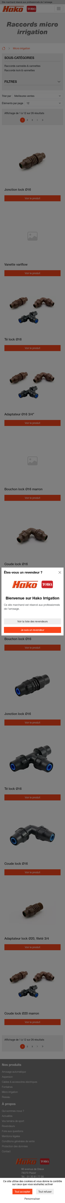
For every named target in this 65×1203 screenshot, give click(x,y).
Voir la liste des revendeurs (32, 621)
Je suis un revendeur (32, 629)
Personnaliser (32, 1198)
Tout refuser (45, 1191)
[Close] (59, 572)
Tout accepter (22, 1191)
